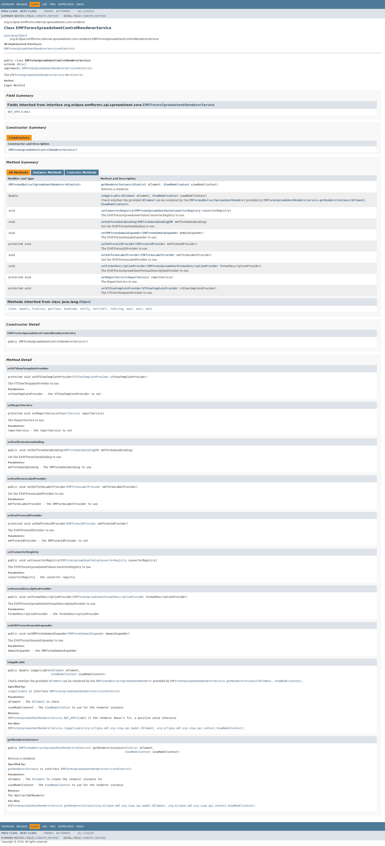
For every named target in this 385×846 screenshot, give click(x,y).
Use (44, 4)
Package (21, 4)
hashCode (70, 308)
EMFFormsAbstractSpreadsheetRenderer (36, 184)
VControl (66, 48)
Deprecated (66, 4)
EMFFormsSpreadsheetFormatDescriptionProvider (183, 266)
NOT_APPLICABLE (19, 111)
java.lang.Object (15, 35)
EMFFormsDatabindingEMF (155, 221)
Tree (53, 4)
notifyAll (100, 308)
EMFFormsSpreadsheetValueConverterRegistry (168, 210)
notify (85, 308)
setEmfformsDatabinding (118, 221)
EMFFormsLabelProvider (158, 255)
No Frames (63, 11)
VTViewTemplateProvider (160, 288)
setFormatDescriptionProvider (123, 266)
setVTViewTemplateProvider (121, 288)
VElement (128, 195)
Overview (7, 4)
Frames (49, 11)
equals (24, 308)
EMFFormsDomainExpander (160, 232)
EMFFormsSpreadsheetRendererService (31, 48)
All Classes (86, 11)
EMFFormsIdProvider (150, 244)
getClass (54, 308)
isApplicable (110, 195)
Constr (41, 16)
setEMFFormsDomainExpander (121, 232)
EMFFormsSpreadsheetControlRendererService (41, 149)
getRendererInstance (116, 184)
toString (116, 308)
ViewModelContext (176, 184)
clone (12, 308)
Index (80, 4)
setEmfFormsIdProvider (118, 244)
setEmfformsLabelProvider (120, 255)
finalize (38, 308)
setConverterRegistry (117, 210)
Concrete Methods (81, 172)
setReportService (114, 277)
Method (53, 16)
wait (130, 308)
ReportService (138, 277)
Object (21, 64)
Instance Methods (47, 172)
